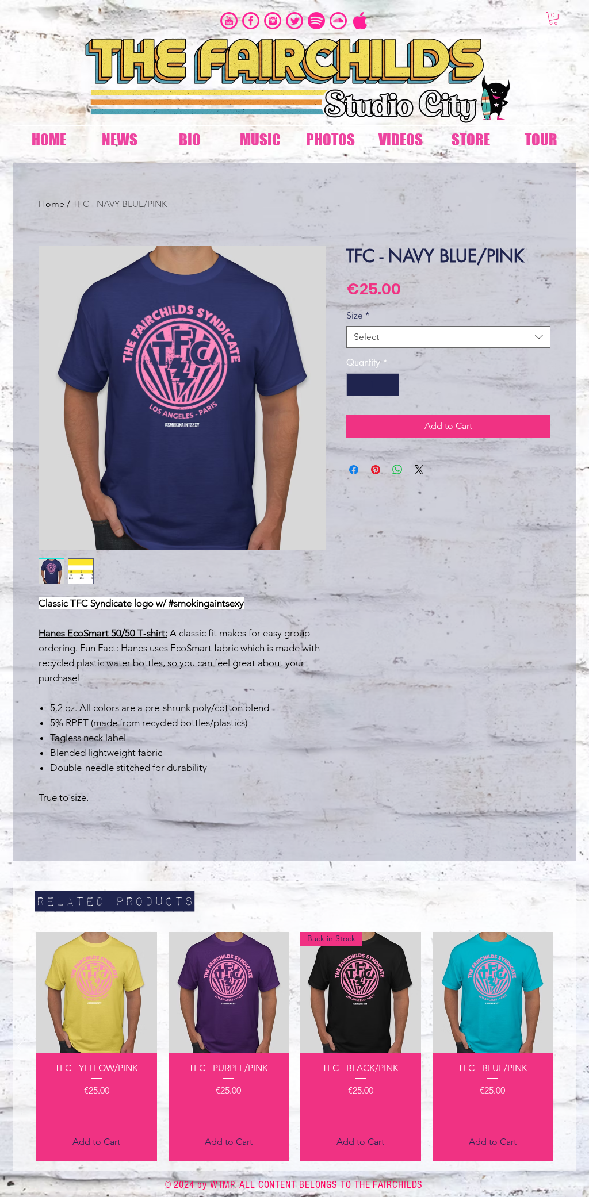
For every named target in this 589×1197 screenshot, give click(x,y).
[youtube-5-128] (229, 20)
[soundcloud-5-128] (338, 20)
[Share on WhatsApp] (397, 470)
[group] (294, 1046)
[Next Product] (569, 1046)
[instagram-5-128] (272, 20)
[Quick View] (96, 992)
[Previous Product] (19, 1046)
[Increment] (389, 385)
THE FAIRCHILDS (388, 1185)
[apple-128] (360, 20)
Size (357, 315)
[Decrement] (356, 385)
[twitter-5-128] (294, 20)
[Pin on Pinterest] (376, 470)
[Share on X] (419, 470)
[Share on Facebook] (354, 470)
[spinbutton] (372, 385)
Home (51, 203)
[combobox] (448, 337)
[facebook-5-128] (250, 20)
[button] (553, 18)
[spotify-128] (316, 20)
